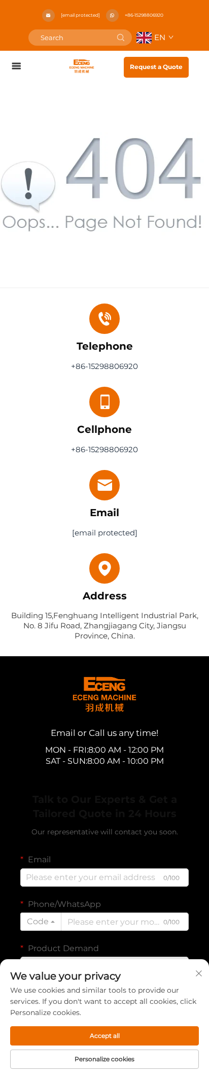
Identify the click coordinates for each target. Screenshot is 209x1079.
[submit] (121, 37)
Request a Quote (156, 67)
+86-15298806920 (144, 15)
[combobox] (40, 922)
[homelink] (81, 66)
